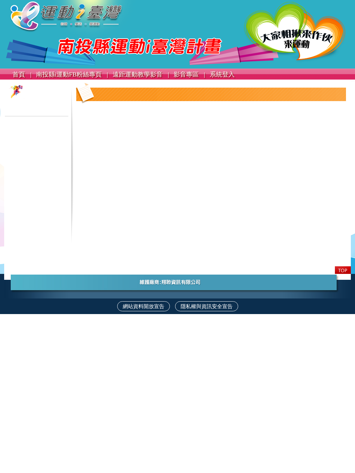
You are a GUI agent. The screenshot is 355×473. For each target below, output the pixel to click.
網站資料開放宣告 (143, 306)
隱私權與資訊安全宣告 (207, 306)
